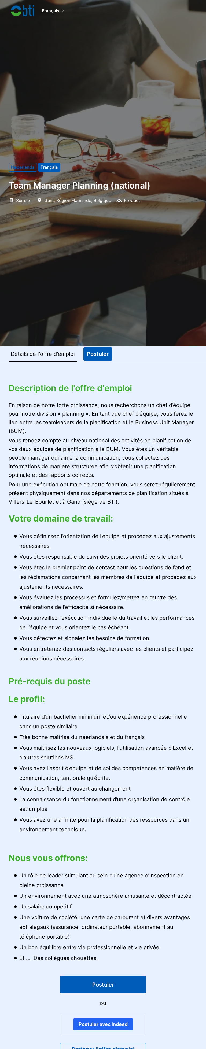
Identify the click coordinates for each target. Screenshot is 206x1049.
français (49, 167)
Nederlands (23, 167)
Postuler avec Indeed (103, 1024)
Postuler (103, 984)
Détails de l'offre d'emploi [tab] (43, 354)
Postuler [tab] (98, 354)
